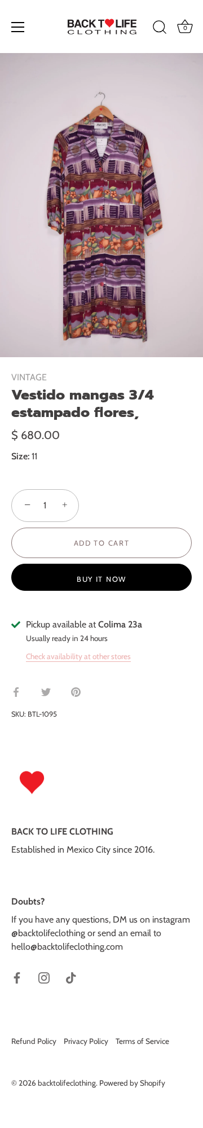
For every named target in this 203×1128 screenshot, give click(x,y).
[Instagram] (44, 977)
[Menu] (18, 27)
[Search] (159, 28)
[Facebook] (17, 977)
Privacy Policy (86, 1041)
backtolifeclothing (67, 1082)
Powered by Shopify (132, 1082)
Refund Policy (33, 1041)
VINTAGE (29, 377)
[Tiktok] (71, 977)
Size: (20, 456)
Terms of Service (142, 1041)
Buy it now (101, 578)
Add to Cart (102, 542)
